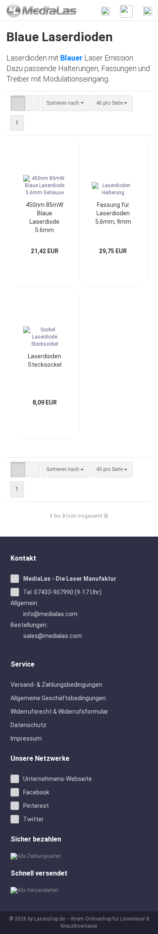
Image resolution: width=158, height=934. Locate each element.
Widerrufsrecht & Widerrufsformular (59, 711)
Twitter (33, 819)
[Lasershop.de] (38, 10)
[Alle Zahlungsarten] (79, 856)
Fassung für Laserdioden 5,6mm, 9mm (113, 213)
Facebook (36, 792)
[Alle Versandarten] (79, 890)
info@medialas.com (50, 614)
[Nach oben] (141, 921)
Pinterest (36, 805)
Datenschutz (28, 725)
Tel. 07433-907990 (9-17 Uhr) (62, 592)
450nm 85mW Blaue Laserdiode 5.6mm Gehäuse (44, 217)
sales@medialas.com (52, 635)
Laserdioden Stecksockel (45, 360)
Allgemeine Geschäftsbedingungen (58, 698)
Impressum (26, 738)
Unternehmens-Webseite (57, 778)
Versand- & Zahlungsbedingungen (56, 684)
